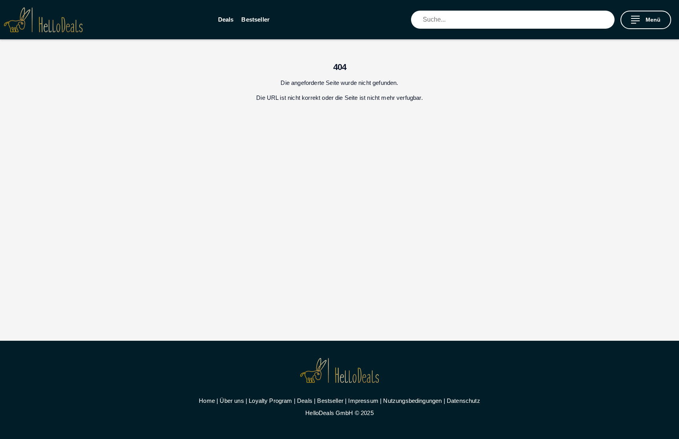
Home (207, 400)
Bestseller (255, 19)
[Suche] (609, 20)
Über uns (232, 400)
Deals (226, 19)
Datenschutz (463, 400)
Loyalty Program (270, 400)
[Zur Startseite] (43, 19)
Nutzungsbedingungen (412, 400)
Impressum (363, 400)
